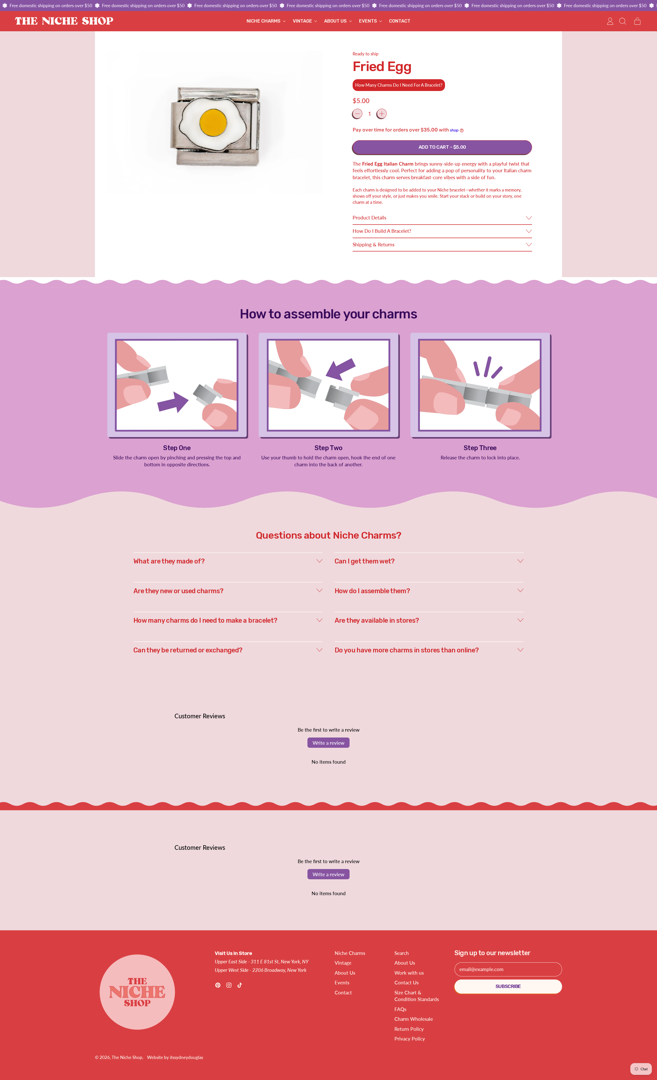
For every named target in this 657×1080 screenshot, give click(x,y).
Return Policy (409, 1029)
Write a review (328, 743)
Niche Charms (350, 953)
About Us (345, 973)
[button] (622, 21)
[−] (357, 113)
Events (342, 982)
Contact (399, 21)
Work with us (409, 973)
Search (401, 953)
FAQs (400, 1009)
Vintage (343, 963)
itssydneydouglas (186, 1057)
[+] (382, 113)
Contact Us (406, 982)
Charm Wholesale (413, 1019)
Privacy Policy (409, 1039)
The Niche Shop (127, 1057)
